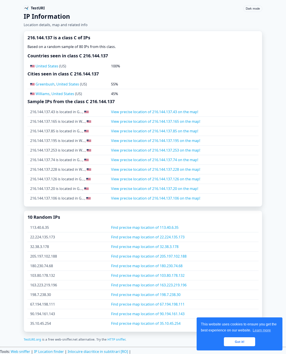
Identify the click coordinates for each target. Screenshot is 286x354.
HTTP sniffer (116, 339)
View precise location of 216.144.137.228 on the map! (155, 169)
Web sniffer (20, 351)
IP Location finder (49, 351)
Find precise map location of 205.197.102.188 (149, 256)
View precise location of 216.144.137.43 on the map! (154, 111)
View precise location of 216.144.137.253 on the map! (155, 150)
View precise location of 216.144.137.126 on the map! (155, 179)
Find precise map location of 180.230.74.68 (147, 265)
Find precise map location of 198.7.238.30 (146, 294)
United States (47, 66)
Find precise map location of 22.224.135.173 (148, 237)
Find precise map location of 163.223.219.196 (149, 285)
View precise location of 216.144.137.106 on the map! (155, 198)
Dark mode (253, 8)
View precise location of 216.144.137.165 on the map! (155, 121)
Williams (43, 93)
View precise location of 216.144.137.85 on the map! (154, 131)
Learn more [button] (262, 330)
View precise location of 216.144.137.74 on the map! (154, 159)
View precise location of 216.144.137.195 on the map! (155, 140)
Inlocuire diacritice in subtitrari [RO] (98, 351)
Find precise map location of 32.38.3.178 (145, 246)
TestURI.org (32, 339)
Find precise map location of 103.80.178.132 (148, 275)
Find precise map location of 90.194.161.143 (148, 313)
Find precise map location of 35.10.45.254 (146, 323)
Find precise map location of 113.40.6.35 (145, 227)
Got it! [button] (239, 342)
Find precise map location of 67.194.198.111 (148, 304)
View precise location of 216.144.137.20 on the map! (154, 188)
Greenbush (45, 84)
